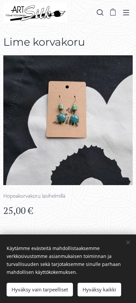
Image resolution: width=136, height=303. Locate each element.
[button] (100, 12)
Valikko (126, 12)
